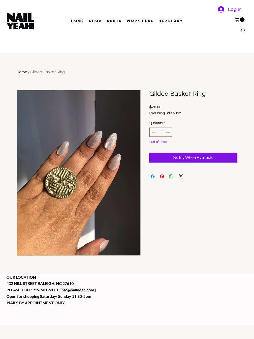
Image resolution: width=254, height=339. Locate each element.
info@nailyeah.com (77, 289)
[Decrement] (153, 132)
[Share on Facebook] (153, 176)
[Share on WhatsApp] (171, 176)
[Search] (243, 31)
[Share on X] (181, 176)
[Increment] (168, 132)
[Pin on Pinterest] (162, 176)
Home (22, 72)
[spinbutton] (160, 132)
